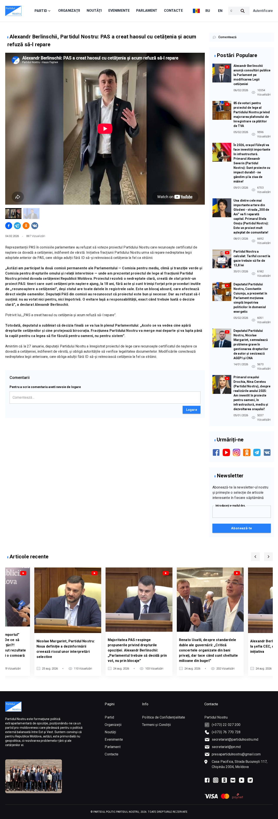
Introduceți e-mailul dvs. (230, 505)
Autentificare (263, 11)
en (220, 11)
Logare (191, 409)
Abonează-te (241, 528)
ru (207, 11)
